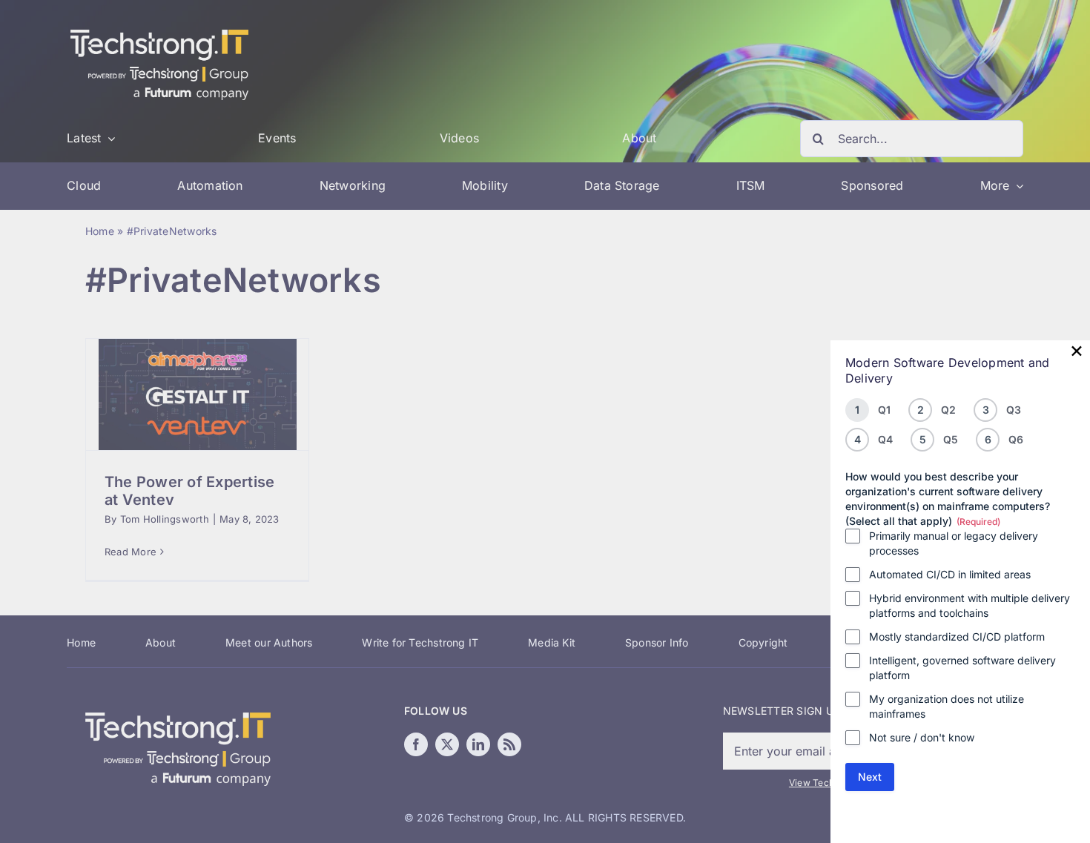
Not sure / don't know (921, 737)
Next (870, 776)
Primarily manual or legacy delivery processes (953, 543)
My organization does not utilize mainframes (946, 706)
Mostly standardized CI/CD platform (957, 636)
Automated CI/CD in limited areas (950, 574)
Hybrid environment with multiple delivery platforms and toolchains (969, 605)
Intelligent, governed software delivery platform (962, 667)
